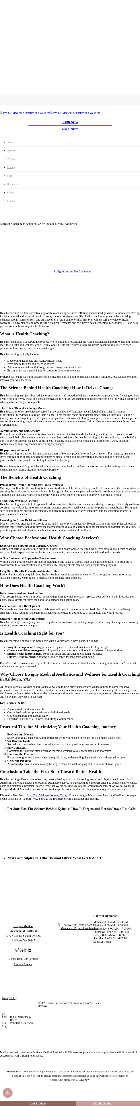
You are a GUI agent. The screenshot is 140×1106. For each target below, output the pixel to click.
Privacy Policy (9, 998)
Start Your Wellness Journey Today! (47, 795)
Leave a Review (23, 964)
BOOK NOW (102, 1103)
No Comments (82, 271)
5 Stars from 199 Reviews (23, 958)
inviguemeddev (64, 271)
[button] (8, 1093)
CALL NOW (38, 1103)
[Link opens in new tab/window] (12, 916)
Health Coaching (70, 246)
